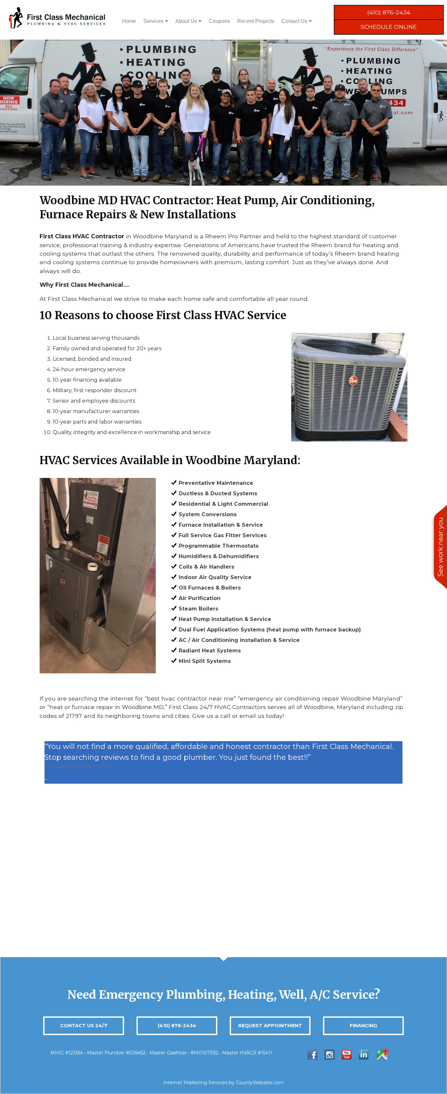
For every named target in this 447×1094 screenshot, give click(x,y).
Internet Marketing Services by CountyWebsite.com (223, 1082)
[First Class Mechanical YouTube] (346, 1054)
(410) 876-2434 (388, 12)
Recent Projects (255, 21)
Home (129, 21)
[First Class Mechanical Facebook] (312, 1054)
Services (154, 21)
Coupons (219, 21)
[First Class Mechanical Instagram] (329, 1054)
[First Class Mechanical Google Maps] (381, 1054)
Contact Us (295, 21)
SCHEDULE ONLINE (389, 26)
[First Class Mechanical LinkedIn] (363, 1054)
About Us (186, 21)
